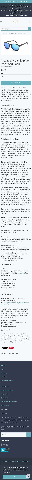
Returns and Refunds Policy (9, 401)
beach (9, 334)
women (7, 344)
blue (13, 334)
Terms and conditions (7, 390)
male (26, 336)
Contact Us (4, 376)
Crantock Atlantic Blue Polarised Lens (15, 33)
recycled (3, 340)
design (20, 334)
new (15, 338)
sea (8, 340)
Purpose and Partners (7, 380)
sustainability (9, 342)
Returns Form (5, 405)
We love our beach (6, 66)
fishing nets (4, 336)
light (23, 336)
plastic (28, 338)
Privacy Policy (5, 386)
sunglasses (22, 340)
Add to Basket (16, 83)
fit (8, 336)
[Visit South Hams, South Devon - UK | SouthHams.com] (5, 453)
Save (12, 347)
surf (27, 340)
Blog (2, 369)
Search (5, 461)
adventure (4, 334)
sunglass (15, 340)
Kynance (22, 273)
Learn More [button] (6, 472)
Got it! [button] (16, 477)
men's (11, 338)
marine (3, 338)
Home (2, 33)
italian (15, 336)
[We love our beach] (15, 21)
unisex (20, 342)
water (27, 342)
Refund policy (25, 461)
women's (12, 344)
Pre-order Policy (5, 394)
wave (2, 344)
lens (19, 336)
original (23, 338)
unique (16, 342)
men (7, 338)
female (25, 334)
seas (11, 340)
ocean (18, 338)
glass (11, 336)
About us (3, 365)
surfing (3, 342)
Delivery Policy (5, 398)
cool (16, 334)
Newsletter (4, 373)
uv (24, 342)
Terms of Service (14, 461)
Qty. (2, 73)
